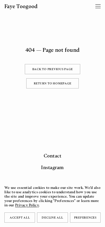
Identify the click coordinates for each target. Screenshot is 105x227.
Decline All (52, 217)
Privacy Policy (27, 205)
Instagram (52, 167)
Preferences (85, 217)
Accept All (20, 217)
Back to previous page (52, 69)
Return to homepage (52, 83)
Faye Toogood (21, 6)
